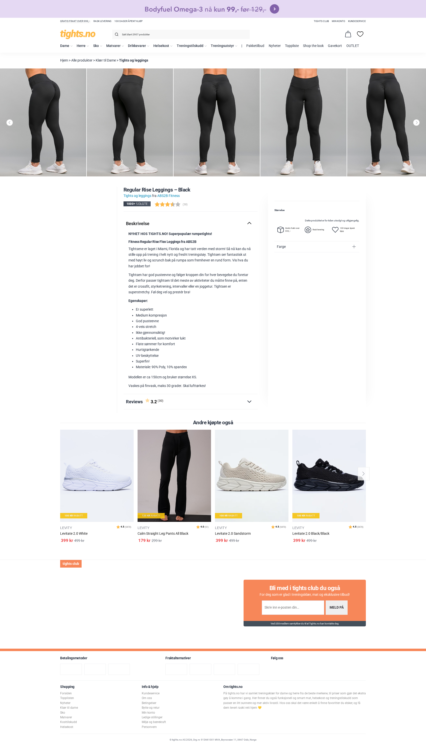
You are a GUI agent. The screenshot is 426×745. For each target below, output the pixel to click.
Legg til (131, 446)
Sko (96, 46)
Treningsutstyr (222, 46)
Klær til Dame (106, 60)
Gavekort (335, 46)
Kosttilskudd (68, 722)
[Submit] (116, 35)
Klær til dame (69, 707)
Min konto (338, 21)
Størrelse (279, 210)
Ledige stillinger (152, 717)
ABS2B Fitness (168, 196)
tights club (321, 21)
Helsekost (161, 46)
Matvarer (113, 46)
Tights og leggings (133, 60)
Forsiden (66, 693)
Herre (81, 46)
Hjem (64, 60)
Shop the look (313, 46)
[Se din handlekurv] (348, 34)
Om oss (147, 698)
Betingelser (149, 703)
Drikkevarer (137, 46)
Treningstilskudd (190, 46)
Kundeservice (357, 21)
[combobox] (181, 34)
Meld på (337, 607)
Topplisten (67, 698)
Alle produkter (81, 60)
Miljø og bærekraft (154, 722)
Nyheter (275, 46)
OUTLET (352, 46)
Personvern (149, 727)
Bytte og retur (151, 707)
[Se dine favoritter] (360, 34)
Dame (64, 46)
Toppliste (292, 46)
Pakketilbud (255, 46)
